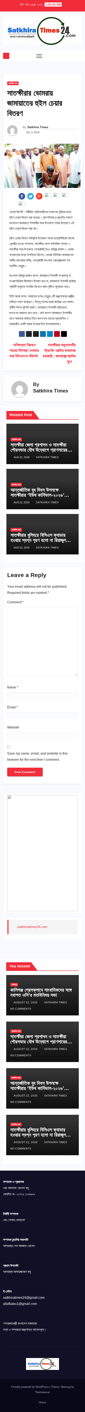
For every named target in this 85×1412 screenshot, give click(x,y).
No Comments (20, 1008)
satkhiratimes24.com (32, 927)
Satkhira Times (37, 127)
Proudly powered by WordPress (30, 1386)
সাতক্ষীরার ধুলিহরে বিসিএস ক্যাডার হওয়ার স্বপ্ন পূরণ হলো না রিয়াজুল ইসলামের (38, 540)
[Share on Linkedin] (56, 196)
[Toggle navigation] (39, 55)
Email (12, 707)
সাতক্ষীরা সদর (12, 83)
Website (13, 727)
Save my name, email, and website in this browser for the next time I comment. (37, 756)
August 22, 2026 (26, 1002)
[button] (70, 56)
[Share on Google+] (39, 196)
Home (42, 1402)
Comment (15, 602)
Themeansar (42, 1392)
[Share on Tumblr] (48, 196)
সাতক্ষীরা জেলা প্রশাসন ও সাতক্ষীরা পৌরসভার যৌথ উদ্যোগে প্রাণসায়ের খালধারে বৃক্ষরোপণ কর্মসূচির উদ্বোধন (39, 450)
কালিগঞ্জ (14, 984)
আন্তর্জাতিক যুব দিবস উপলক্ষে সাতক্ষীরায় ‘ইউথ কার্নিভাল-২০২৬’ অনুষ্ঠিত (37, 495)
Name (12, 687)
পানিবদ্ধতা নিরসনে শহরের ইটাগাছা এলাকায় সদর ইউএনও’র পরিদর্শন (24, 350)
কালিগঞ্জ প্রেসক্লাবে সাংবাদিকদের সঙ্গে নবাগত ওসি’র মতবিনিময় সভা (41, 992)
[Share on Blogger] (65, 196)
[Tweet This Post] (30, 196)
